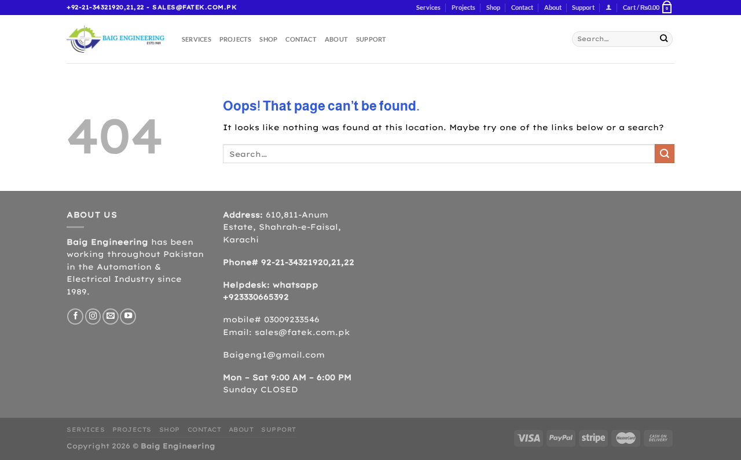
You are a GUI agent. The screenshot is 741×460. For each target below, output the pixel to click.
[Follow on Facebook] (75, 316)
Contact (522, 7)
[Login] (609, 7)
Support (583, 7)
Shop (493, 7)
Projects (463, 7)
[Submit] (663, 39)
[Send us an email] (110, 316)
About (553, 7)
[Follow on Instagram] (93, 316)
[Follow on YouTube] (128, 316)
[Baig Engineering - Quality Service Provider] (115, 38)
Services (428, 7)
